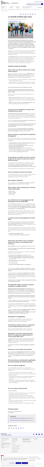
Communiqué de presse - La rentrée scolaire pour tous (21, 418)
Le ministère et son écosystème (4, 7)
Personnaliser (12, 463)
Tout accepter (24, 463)
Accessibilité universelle (15, 440)
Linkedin (21, 14)
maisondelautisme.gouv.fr (31, 460)
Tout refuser (18, 463)
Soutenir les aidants (14, 441)
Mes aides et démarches (18, 7)
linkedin (42, 434)
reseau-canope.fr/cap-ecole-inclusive (20, 151)
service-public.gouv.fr (32, 458)
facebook (36, 434)
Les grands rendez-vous (4, 440)
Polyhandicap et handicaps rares (16, 448)
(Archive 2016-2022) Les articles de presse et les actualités (15, 9)
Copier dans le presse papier (35, 14)
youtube (39, 434)
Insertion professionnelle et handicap (16, 445)
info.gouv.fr (39, 458)
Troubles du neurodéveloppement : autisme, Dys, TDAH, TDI (27, 7)
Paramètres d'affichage (39, 1)
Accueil (2, 9)
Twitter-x (34, 434)
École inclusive (13, 444)
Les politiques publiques (12, 7)
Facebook (23, 14)
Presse (20, 21)
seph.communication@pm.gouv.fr (14, 411)
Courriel (33, 14)
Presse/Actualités (39, 7)
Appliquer (42, 4)
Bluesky (28, 14)
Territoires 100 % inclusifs (15, 449)
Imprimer (30, 14)
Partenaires (2, 441)
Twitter (25, 14)
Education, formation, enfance (13, 21)
